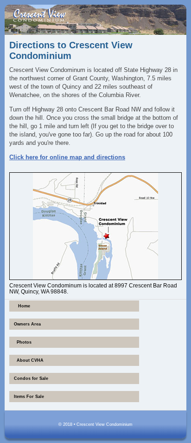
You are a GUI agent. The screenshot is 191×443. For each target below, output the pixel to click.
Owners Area (27, 324)
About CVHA (30, 360)
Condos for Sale (31, 378)
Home (24, 306)
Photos (24, 342)
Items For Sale (29, 396)
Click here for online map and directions (67, 157)
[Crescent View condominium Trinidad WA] (39, 15)
